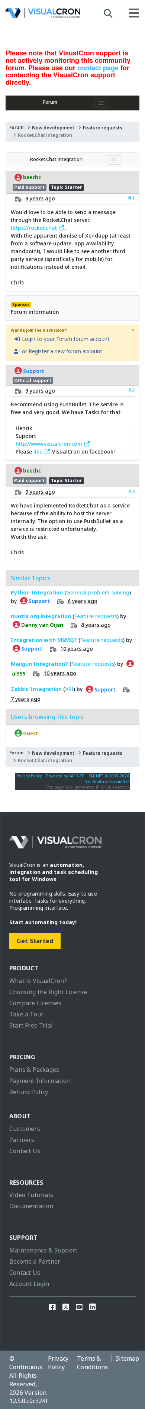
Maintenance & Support (43, 1250)
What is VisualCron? (38, 981)
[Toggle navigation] (101, 103)
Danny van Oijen (41, 624)
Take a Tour (26, 1014)
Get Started (35, 941)
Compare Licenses (35, 1003)
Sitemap (127, 1358)
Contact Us (24, 1151)
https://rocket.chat (34, 227)
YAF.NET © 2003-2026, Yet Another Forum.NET (107, 778)
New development (53, 128)
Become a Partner (34, 1261)
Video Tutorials (31, 1195)
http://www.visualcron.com (50, 443)
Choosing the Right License (48, 992)
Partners (22, 1140)
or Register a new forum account (61, 351)
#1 (131, 197)
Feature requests (102, 128)
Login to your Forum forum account (65, 338)
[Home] (42, 15)
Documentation (31, 1206)
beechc (31, 177)
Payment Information (40, 1081)
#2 (131, 390)
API (69, 689)
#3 (131, 491)
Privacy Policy (29, 775)
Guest (30, 733)
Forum (50, 102)
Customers (24, 1129)
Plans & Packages (34, 1069)
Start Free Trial (31, 1025)
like (38, 451)
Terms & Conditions (92, 1362)
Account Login (29, 1284)
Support (33, 370)
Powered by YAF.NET (65, 775)
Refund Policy (28, 1092)
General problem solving (97, 592)
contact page (98, 67)
